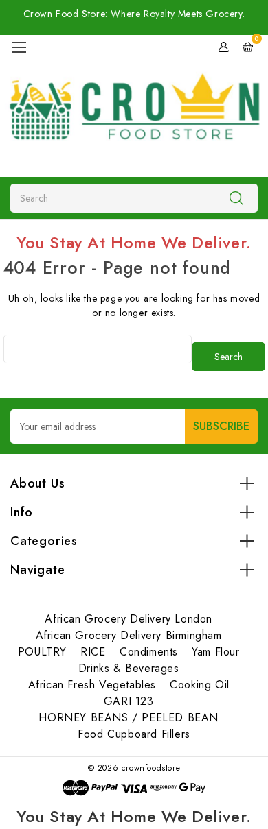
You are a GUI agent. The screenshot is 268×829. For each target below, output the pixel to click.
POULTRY (42, 652)
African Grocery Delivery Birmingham (129, 635)
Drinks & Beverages (128, 668)
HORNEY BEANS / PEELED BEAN (128, 717)
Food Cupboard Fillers (134, 734)
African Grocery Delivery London (128, 619)
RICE (92, 652)
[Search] (236, 197)
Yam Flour (215, 652)
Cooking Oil (200, 685)
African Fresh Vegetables (92, 685)
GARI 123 (129, 701)
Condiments (149, 652)
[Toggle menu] (19, 47)
